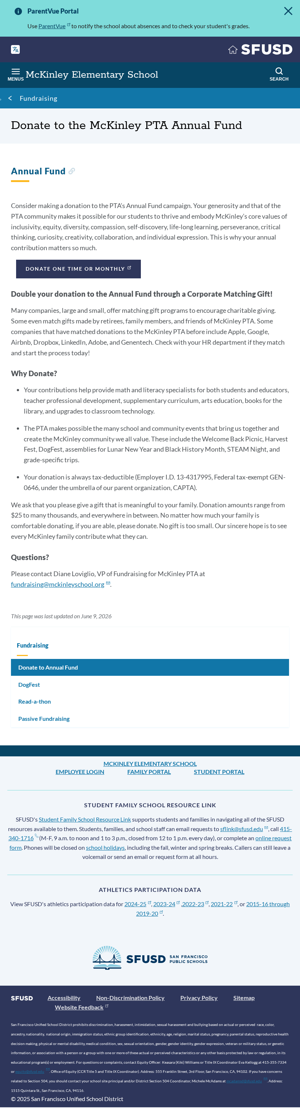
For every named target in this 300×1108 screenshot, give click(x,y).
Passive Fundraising (44, 718)
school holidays (105, 847)
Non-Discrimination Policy (130, 997)
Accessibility (64, 997)
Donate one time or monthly (75, 269)
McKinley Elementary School (150, 763)
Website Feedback (79, 1007)
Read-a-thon (34, 701)
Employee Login (80, 771)
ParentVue (51, 25)
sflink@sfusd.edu (241, 828)
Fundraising (38, 98)
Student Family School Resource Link (85, 819)
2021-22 (222, 903)
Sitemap (244, 997)
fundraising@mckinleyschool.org (57, 584)
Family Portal (149, 771)
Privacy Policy (199, 997)
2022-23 (193, 903)
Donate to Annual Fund (48, 667)
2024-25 (135, 903)
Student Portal (219, 771)
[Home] (260, 51)
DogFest (29, 684)
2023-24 (164, 903)
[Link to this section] (71, 172)
